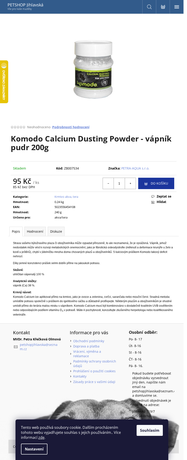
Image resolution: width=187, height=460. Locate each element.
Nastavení (34, 449)
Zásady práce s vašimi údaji (94, 382)
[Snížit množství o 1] (108, 183)
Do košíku (159, 183)
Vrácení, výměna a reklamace (87, 353)
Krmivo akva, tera (66, 197)
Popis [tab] (16, 231)
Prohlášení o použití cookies (94, 371)
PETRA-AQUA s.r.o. (135, 168)
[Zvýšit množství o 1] (130, 183)
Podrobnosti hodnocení (70, 127)
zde (41, 437)
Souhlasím (149, 430)
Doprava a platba (86, 346)
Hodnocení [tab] (35, 231)
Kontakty (79, 376)
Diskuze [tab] (56, 231)
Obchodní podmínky (88, 341)
